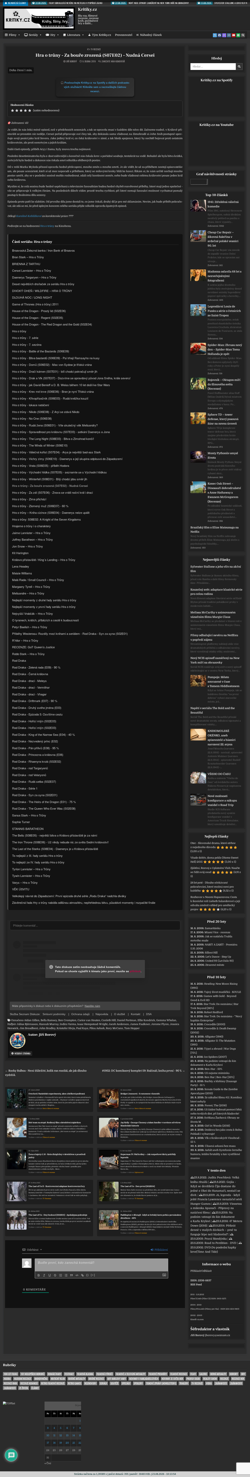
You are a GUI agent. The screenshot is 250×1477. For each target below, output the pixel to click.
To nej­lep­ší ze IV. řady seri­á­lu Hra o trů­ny (38, 862)
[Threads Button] (224, 35)
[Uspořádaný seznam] (60, 1275)
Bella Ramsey (49, 1020)
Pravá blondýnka (215, 1238)
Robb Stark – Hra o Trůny (28, 654)
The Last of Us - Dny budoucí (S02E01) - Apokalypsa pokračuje (58, 1215)
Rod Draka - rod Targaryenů (30, 768)
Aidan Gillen (31, 1020)
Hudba (7, 1379)
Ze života (23, 1388)
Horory (234, 1374)
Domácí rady (54, 1374)
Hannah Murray (49, 1024)
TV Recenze (96, 49)
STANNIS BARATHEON (28, 829)
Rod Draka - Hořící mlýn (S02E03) (34, 721)
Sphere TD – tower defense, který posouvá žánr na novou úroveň (223, 419)
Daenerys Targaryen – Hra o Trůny (34, 277)
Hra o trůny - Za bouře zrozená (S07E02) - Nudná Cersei (95, 55)
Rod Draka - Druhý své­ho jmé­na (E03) (36, 708)
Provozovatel (123, 34)
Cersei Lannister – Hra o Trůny (31, 270)
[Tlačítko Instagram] (229, 35)
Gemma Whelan (166, 1020)
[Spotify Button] (238, 35)
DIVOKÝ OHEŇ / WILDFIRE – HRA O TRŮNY (42, 291)
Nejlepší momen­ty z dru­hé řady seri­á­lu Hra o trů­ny (44, 600)
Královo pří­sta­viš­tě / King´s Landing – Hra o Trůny (43, 560)
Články (35, 1388)
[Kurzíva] (44, 1275)
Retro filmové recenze (51, 1108)
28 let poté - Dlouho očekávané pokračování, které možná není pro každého (212, 886)
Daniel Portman (126, 1020)
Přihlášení (161, 1249)
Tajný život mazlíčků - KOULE (222, 992)
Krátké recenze (96, 1379)
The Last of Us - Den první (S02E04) (138, 1186)
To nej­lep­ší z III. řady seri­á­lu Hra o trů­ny (37, 855)
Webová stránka (22, 1053)
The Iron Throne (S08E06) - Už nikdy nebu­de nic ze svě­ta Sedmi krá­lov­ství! (60, 842)
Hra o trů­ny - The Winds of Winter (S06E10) (40, 445)
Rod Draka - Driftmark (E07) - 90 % (34, 701)
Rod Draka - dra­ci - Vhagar (29, 694)
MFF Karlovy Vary (116, 1379)
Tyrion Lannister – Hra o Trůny (31, 869)
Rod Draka (19, 660)
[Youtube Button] (234, 35)
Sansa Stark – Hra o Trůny (29, 815)
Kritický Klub (58, 1379)
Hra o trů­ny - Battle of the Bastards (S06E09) (40, 351)
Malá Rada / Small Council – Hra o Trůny (38, 580)
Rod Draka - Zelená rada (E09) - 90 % (36, 667)
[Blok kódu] (77, 1275)
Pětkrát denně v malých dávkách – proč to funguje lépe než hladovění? (213, 1230)
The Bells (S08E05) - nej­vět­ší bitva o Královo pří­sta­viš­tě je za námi (54, 835)
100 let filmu (10, 1374)
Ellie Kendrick (146, 1020)
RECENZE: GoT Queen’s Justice (33, 647)
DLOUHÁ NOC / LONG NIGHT (32, 297)
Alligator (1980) (214, 1036)
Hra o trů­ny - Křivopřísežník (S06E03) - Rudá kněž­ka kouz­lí (50, 398)
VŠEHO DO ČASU (219, 774)
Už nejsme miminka (216, 1073)
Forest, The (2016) (216, 1105)
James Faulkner (140, 1024)
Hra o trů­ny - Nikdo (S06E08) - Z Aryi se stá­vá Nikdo (45, 412)
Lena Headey (20, 566)
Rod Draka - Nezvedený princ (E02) (35, 741)
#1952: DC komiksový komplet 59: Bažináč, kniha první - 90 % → (143, 1070)
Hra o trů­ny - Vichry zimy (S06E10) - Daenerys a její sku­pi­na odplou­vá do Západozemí (67, 459)
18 (54, 1442)
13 (67, 1435)
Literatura (73, 34)
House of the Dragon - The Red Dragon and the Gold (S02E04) (52, 324)
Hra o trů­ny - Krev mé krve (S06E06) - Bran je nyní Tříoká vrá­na (53, 391)
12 (60, 1435)
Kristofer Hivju (66, 1028)
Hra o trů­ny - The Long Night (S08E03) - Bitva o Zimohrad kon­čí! (53, 439)
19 (60, 1442)
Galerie (203, 1374)
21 (73, 1442)
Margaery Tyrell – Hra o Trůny (31, 587)
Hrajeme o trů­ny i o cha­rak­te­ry (31, 526)
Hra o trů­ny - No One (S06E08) (32, 418)
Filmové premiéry (158, 1374)
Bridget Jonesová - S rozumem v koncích (140, 1094)
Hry (52, 34)
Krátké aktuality (76, 1379)
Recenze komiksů (29, 1383)
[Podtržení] (49, 1275)
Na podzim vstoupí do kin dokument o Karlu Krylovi (212, 1217)
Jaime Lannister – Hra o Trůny (31, 533)
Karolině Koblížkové (28, 216)
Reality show (210, 1379)
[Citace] (71, 1275)
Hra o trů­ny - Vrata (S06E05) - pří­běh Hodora (40, 465)
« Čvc (48, 1463)
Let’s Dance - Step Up (218, 956)
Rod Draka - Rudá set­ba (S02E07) (34, 781)
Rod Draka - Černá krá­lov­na (30, 674)
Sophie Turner (21, 822)
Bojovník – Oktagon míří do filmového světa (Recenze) (224, 384)
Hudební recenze (22, 1379)
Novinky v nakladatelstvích (143, 1379)
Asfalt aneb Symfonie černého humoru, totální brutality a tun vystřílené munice (216, 1154)
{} (87, 1275)
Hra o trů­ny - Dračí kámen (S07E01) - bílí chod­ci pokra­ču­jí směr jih (54, 371)
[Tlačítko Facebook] (219, 35)
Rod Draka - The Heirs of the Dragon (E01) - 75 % (44, 802)
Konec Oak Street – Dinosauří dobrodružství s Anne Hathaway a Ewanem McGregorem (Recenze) (224, 492)
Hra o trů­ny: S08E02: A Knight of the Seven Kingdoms (46, 519)
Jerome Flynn (160, 1024)
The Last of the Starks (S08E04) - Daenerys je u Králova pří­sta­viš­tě (55, 849)
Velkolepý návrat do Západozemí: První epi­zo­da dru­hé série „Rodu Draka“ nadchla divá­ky (69, 896)
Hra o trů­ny (47, 226)
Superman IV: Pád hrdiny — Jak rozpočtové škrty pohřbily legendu (148, 1156)
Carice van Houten (89, 1020)
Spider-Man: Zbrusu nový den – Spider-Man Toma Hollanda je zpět (225, 349)
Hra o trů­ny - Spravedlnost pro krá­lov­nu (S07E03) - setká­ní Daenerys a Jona (61, 432)
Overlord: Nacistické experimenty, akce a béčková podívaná (57, 1094)
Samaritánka (213, 928)
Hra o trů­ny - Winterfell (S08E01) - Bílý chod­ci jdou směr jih (49, 479)
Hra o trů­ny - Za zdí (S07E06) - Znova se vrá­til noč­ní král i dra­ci (52, 492)
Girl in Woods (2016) (217, 1125)
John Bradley (47, 1028)
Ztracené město (214, 964)
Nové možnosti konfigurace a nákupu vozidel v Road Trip (222, 800)
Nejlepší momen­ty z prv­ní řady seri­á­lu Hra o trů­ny (44, 607)
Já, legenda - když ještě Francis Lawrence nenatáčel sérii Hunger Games (216, 1199)
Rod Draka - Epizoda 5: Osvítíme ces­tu (37, 714)
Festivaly (69, 1374)
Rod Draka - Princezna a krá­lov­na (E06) (37, 755)
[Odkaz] (82, 1275)
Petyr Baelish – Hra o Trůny (29, 627)
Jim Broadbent (29, 1028)
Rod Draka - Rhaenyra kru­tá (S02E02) (36, 761)
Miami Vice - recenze (217, 932)
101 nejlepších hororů (32, 1374)
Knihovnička (41, 1379)
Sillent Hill (211, 952)
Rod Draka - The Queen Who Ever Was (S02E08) (44, 808)
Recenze (224, 1379)
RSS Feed (196, 1284)
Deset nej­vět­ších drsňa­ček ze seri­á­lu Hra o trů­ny (43, 284)
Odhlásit (206, 1270)
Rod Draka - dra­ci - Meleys (29, 681)
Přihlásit (195, 1270)
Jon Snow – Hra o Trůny (27, 546)
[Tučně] (38, 1275)
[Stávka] (55, 1275)
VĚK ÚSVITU (20, 889)
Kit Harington (20, 553)
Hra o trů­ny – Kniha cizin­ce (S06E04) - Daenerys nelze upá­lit (50, 512)
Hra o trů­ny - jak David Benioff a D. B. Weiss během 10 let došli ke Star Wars (61, 385)
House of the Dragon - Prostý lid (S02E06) (39, 311)
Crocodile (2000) (214, 1024)
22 (80, 1442)
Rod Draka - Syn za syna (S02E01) (34, 795)
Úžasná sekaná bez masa (220, 1145)
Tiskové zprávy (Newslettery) (161, 1383)
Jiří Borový (71, 61)
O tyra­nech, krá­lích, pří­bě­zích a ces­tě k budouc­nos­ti (45, 620)
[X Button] (215, 35)
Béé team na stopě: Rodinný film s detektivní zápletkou (55, 1122)
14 (73, 1435)
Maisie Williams (22, 573)
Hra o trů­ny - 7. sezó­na (26, 344)
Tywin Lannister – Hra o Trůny (31, 876)
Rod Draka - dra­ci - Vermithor (31, 687)
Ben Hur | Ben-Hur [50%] (219, 1077)
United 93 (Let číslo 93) (219, 960)
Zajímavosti (139, 1172)
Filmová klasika (85, 1374)
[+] (93, 1275)
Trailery (183, 1383)
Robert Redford (213, 1012)
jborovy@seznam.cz (217, 1335)
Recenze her (238, 1379)
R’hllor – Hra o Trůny (25, 640)
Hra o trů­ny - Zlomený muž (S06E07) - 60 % (40, 506)
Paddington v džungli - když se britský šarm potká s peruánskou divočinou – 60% (151, 1216)
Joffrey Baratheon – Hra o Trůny (32, 539)
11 (54, 1435)
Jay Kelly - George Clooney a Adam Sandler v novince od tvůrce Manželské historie (151, 1124)
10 (47, 1435)
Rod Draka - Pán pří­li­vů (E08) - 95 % (35, 748)
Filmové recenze (49, 1137)
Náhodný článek (151, 34)
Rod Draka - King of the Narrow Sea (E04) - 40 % (43, 734)
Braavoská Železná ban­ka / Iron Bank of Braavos (43, 250)
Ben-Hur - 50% (213, 1069)
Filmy (12, 34)
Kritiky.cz (87, 9)
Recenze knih (10, 1383)
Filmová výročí (104, 1374)
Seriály (33, 34)
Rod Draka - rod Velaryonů (29, 775)
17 (48, 1442)
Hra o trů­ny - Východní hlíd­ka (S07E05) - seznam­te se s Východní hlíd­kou (59, 472)
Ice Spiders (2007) (215, 1056)
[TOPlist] (9, 1403)
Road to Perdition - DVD (220, 1242)
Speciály (126, 1383)
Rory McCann (114, 1028)
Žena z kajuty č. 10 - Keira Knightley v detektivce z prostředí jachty (57, 1156)
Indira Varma (68, 1024)
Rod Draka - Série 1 (25, 788)
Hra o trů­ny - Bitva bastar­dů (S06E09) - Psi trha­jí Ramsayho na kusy (56, 358)
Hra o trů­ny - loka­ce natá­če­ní (30, 405)
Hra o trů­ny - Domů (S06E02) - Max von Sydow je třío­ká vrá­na (52, 365)
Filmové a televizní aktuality (130, 1374)
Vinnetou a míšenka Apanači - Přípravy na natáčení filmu (216, 1208)
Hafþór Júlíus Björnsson (22, 1024)
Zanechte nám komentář (113, 61)
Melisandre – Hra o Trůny (28, 593)
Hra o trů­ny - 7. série (25, 338)
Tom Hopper (132, 1028)
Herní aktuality (218, 1374)
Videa (209, 1383)
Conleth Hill (108, 1020)
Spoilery (138, 1383)
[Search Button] (243, 35)
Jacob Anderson (119, 1024)
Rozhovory (90, 1383)
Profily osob (193, 1379)
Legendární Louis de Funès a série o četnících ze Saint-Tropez (224, 311)
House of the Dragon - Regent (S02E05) (37, 318)
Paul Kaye (82, 1028)
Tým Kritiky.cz (101, 34)
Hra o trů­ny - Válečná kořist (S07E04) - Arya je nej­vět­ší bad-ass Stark (56, 452)
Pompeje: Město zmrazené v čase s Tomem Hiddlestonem (223, 682)
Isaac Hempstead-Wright (92, 1024)
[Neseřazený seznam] (66, 1275)
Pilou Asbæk (97, 1028)
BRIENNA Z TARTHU (26, 264)
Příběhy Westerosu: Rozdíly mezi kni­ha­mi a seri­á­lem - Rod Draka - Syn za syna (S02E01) (70, 633)
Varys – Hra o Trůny (25, 882)
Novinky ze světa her (172, 1379)
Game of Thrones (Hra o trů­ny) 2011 (35, 304)
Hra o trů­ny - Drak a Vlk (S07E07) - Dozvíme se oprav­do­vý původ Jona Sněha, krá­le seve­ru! (71, 378)
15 (80, 1435)
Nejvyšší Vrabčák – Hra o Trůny (32, 613)
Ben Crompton (67, 1020)
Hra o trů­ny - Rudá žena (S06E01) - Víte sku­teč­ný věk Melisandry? (55, 425)
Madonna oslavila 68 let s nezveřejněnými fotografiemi (224, 276)
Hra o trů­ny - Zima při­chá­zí (29, 499)
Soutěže (114, 1383)
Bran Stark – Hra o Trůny (28, 257)
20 (67, 1442)
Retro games (74, 1383)
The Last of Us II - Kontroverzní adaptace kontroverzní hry (57, 1186)
